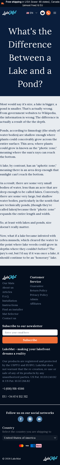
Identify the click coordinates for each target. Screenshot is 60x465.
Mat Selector (10, 314)
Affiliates (35, 303)
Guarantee (36, 286)
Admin (34, 299)
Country (8, 427)
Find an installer (12, 309)
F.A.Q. (5, 296)
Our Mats (8, 283)
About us (8, 287)
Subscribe (30, 340)
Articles (7, 292)
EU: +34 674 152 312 (15, 396)
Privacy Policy (39, 295)
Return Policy (38, 290)
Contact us (9, 318)
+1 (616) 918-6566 (13, 388)
